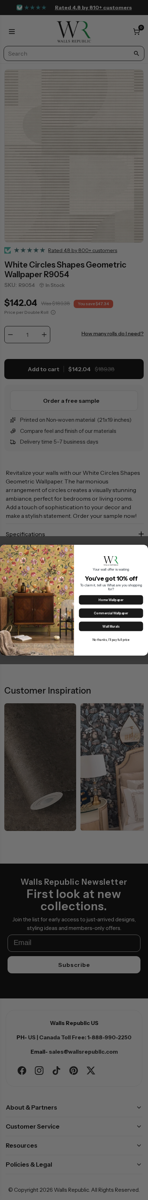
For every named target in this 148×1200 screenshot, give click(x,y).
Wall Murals (110, 626)
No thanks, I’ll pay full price (111, 640)
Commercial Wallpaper (111, 613)
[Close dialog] (143, 549)
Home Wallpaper (110, 600)
